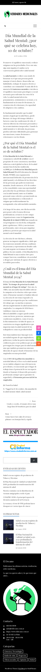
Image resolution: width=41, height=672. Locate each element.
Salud (15, 385)
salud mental (26, 392)
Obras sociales (10, 660)
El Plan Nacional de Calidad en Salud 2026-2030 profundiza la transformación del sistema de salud (20, 484)
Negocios (22, 656)
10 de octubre (19, 389)
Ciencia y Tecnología (13, 651)
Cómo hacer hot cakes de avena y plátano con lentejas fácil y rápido (18, 416)
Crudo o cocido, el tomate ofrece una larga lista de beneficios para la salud (21, 404)
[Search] (33, 460)
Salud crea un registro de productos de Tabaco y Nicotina (27, 523)
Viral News (21, 668)
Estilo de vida (9, 656)
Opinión (23, 660)
